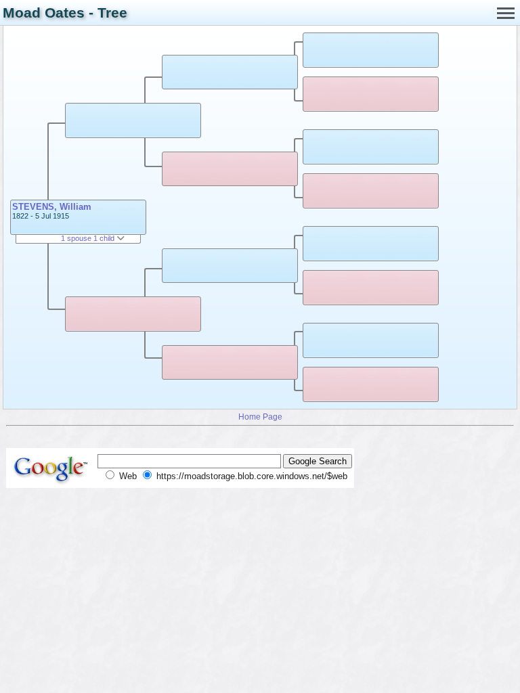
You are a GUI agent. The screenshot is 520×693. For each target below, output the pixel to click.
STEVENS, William (51, 207)
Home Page (260, 416)
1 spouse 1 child (88, 238)
